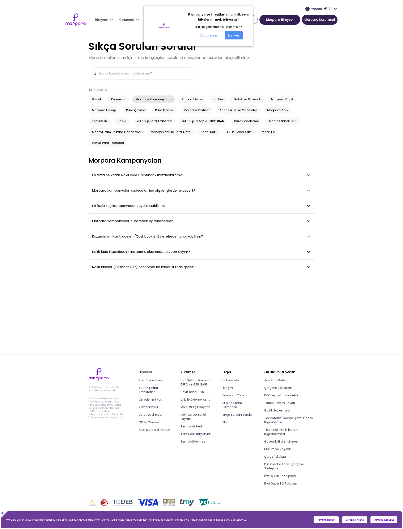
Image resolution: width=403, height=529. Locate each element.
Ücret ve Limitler (150, 415)
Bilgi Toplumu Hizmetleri (232, 405)
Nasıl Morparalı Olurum (155, 430)
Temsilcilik (99, 121)
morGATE (269, 132)
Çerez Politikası (275, 457)
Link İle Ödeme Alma (195, 399)
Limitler (218, 99)
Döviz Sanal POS (192, 392)
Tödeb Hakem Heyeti (279, 403)
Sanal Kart (209, 132)
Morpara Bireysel (279, 19)
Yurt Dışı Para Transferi (154, 121)
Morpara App (277, 110)
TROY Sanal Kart (239, 132)
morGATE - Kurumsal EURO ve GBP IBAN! (196, 382)
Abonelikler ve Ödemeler (238, 110)
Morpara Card (282, 99)
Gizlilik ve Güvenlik (247, 99)
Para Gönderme (246, 121)
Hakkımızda (230, 380)
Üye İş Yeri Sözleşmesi (280, 476)
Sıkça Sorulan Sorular (237, 415)
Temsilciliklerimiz (193, 441)
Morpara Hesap (104, 110)
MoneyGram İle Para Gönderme (116, 132)
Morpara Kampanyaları (154, 99)
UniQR (122, 121)
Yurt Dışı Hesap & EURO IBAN (203, 121)
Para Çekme (135, 110)
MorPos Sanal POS (282, 121)
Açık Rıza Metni (275, 380)
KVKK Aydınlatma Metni (281, 395)
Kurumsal (118, 99)
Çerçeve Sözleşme (278, 388)
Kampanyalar (148, 407)
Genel (96, 99)
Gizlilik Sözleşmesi (277, 410)
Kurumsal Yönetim (236, 395)
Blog (225, 422)
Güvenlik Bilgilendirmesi (281, 441)
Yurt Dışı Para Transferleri (148, 390)
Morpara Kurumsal (319, 19)
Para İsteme (164, 110)
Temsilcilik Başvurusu (196, 434)
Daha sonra (209, 35)
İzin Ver (233, 35)
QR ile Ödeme (149, 422)
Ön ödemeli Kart (151, 399)
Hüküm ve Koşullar (277, 449)
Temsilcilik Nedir (192, 426)
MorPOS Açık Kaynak (195, 407)
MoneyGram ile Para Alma (171, 132)
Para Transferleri (151, 380)
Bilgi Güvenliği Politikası (280, 483)
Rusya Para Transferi (108, 143)
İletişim (227, 388)
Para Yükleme (192, 99)
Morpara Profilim (196, 110)
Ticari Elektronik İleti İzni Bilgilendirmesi (281, 432)
